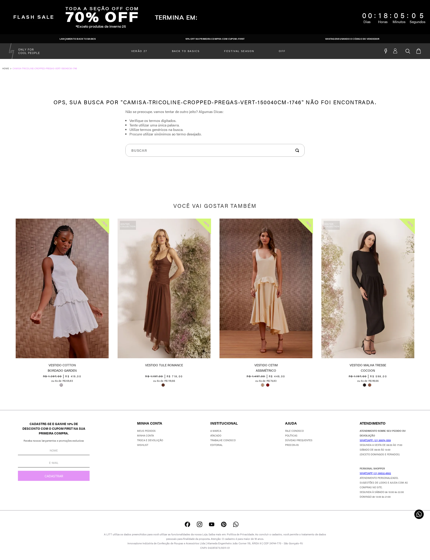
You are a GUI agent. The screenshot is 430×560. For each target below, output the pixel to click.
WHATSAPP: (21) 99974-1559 (375, 440)
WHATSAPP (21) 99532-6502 (375, 473)
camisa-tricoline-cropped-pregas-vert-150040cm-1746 (45, 68)
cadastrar (54, 476)
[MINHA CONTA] (399, 51)
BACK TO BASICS (186, 51)
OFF (282, 51)
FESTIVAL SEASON (239, 51)
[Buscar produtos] (298, 150)
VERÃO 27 (139, 51)
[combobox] (215, 150)
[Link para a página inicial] (7, 68)
